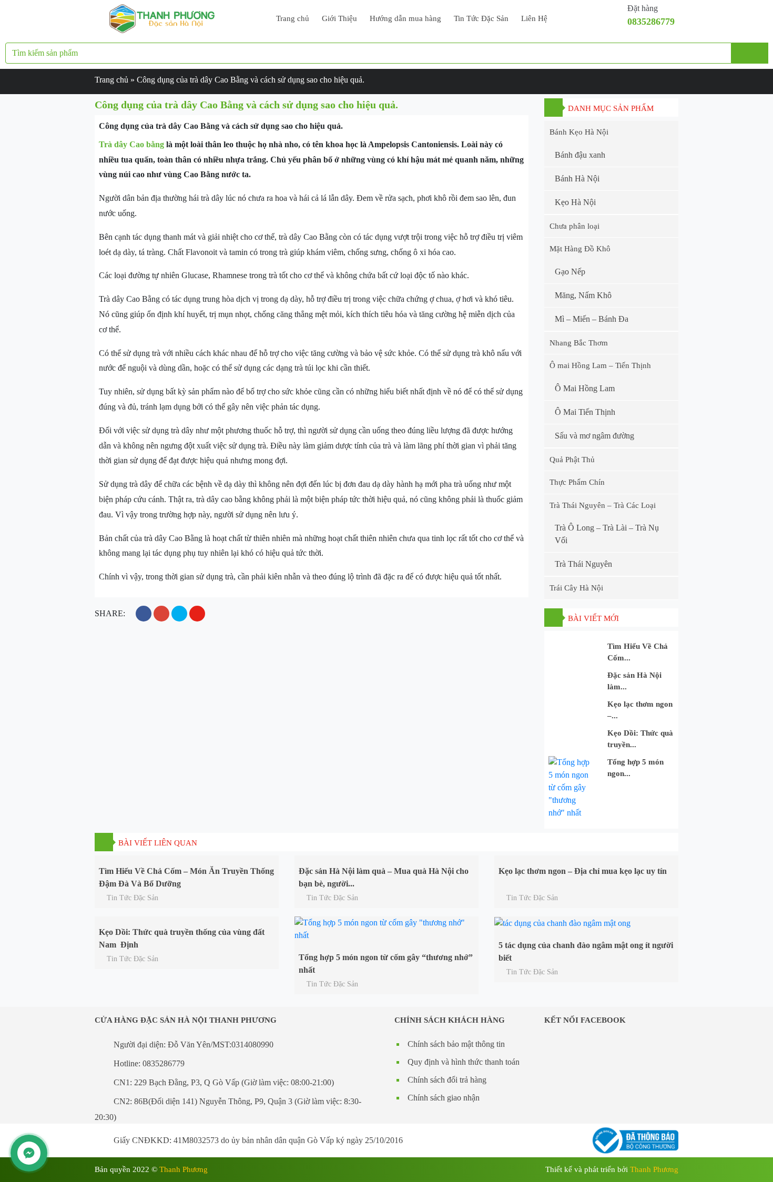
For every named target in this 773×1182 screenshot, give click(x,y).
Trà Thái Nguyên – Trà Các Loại (603, 505)
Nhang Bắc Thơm (579, 343)
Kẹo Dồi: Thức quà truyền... (640, 739)
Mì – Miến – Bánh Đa (591, 318)
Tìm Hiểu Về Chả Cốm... (637, 652)
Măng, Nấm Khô (583, 295)
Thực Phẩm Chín (577, 482)
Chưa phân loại (574, 226)
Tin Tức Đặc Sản (481, 18)
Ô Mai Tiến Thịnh (585, 411)
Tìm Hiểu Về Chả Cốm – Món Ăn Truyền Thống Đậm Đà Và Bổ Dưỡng (186, 876)
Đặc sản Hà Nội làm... (634, 681)
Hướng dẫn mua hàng (405, 18)
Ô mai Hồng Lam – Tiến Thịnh (600, 365)
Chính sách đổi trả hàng (447, 1079)
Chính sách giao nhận (444, 1097)
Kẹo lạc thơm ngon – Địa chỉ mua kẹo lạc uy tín (583, 871)
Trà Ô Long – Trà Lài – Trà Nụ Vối (607, 534)
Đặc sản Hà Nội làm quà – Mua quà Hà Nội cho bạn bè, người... (384, 876)
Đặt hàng (642, 8)
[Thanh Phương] (162, 17)
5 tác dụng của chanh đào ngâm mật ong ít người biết (586, 950)
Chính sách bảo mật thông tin (456, 1044)
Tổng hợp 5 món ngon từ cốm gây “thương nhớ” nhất (386, 962)
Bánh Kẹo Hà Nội (579, 132)
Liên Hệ (534, 18)
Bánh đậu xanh (580, 154)
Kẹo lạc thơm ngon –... (640, 710)
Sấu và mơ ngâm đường (594, 435)
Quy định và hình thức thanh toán (464, 1061)
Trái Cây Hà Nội (576, 588)
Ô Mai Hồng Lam (585, 388)
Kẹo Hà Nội (575, 202)
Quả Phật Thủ (572, 459)
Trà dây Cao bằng (131, 144)
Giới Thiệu (339, 18)
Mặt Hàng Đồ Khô (580, 248)
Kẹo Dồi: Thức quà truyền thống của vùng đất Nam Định (182, 937)
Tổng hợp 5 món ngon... (635, 768)
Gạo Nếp (570, 271)
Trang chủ (292, 18)
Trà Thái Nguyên (583, 563)
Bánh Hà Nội (577, 178)
